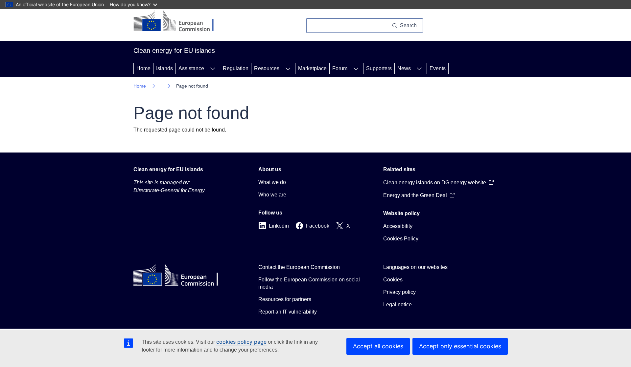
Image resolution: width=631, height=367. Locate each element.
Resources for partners (284, 299)
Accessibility (397, 226)
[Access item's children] (212, 68)
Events (438, 68)
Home (143, 68)
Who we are (272, 194)
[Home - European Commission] (178, 21)
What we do (272, 182)
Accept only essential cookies (460, 346)
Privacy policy (399, 292)
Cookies (393, 279)
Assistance (191, 68)
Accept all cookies (378, 346)
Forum (339, 68)
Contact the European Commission (299, 267)
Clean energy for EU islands (168, 169)
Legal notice (397, 304)
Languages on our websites (415, 267)
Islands (164, 68)
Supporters (379, 68)
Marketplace (312, 68)
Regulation (235, 68)
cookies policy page (241, 341)
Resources (266, 68)
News (404, 68)
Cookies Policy (400, 238)
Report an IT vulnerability (287, 312)
